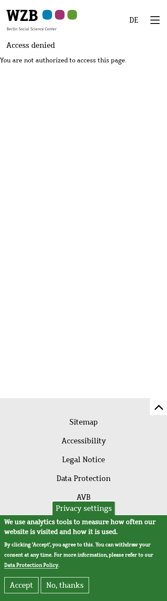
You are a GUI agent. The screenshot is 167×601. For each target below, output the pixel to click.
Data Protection (83, 478)
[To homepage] (31, 20)
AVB (84, 497)
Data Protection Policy (31, 565)
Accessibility (84, 441)
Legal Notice (83, 459)
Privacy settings (84, 508)
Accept (21, 585)
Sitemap (83, 422)
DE (133, 20)
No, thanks (65, 585)
